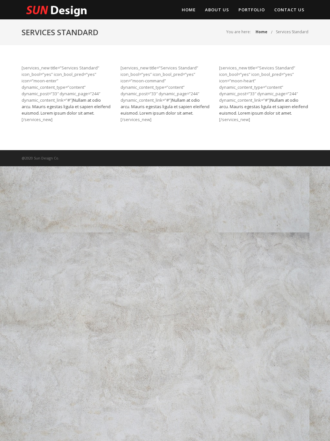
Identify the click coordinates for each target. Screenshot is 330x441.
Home (189, 10)
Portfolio (251, 10)
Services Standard (292, 32)
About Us (217, 10)
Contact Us (289, 10)
